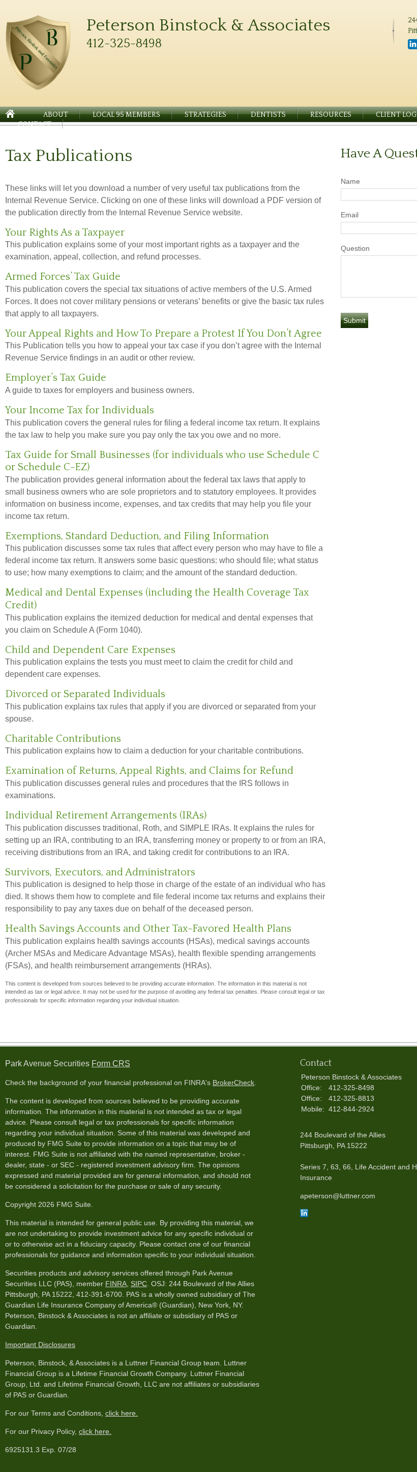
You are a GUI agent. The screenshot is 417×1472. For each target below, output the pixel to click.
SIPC (139, 1284)
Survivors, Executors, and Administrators (100, 872)
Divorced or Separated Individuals (85, 694)
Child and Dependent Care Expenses (90, 650)
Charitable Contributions (63, 738)
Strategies (205, 115)
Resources (330, 115)
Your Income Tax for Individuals (79, 410)
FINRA (116, 1284)
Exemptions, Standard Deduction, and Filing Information (137, 536)
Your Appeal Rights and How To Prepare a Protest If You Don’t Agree (163, 333)
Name (350, 181)
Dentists (268, 115)
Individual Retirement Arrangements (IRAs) (105, 815)
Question (355, 248)
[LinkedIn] (304, 1215)
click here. (121, 1413)
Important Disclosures (40, 1344)
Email (350, 215)
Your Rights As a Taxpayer (65, 232)
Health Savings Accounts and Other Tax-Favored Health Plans (148, 928)
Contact (34, 124)
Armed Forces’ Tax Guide (63, 276)
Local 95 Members (126, 115)
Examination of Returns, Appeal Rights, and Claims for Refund (149, 770)
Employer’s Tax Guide (55, 377)
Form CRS (111, 1063)
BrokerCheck (233, 1082)
